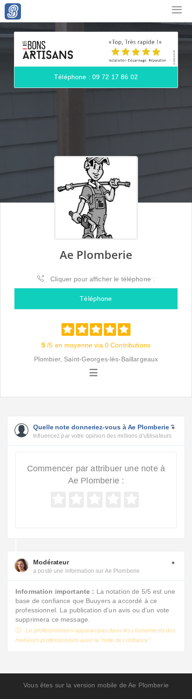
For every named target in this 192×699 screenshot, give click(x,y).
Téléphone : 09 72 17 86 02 (96, 77)
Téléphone (96, 298)
